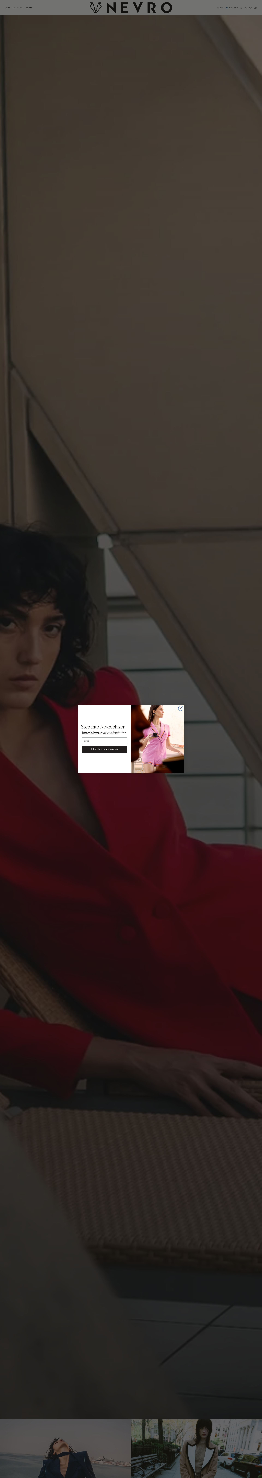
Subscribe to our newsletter (104, 749)
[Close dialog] (180, 708)
